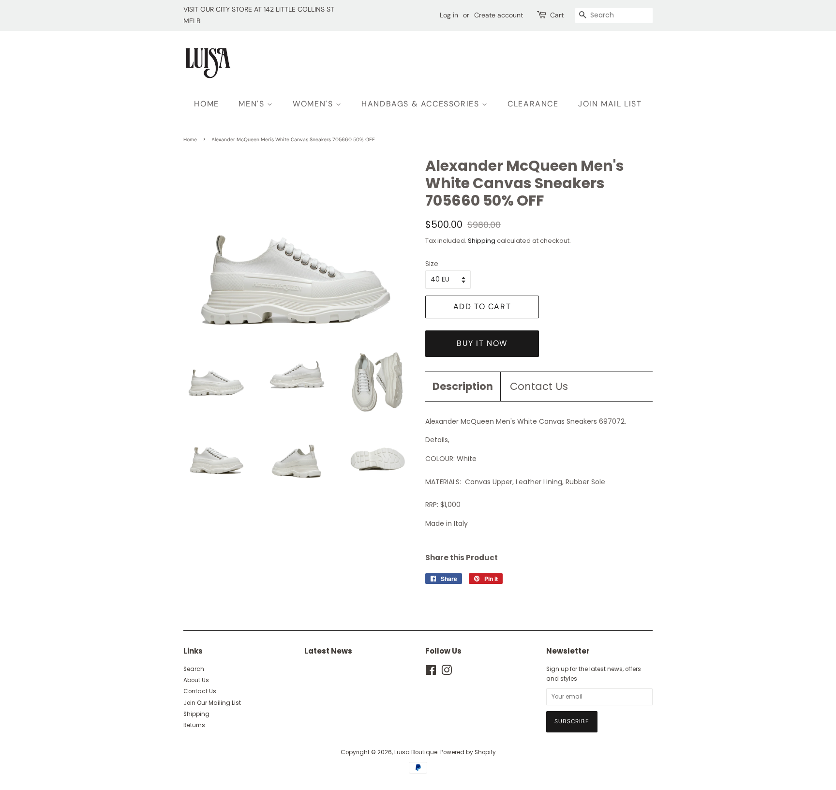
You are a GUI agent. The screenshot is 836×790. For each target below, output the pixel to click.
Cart (557, 15)
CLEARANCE (533, 104)
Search (193, 669)
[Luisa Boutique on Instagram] (446, 672)
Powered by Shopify (468, 752)
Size (431, 263)
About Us (196, 680)
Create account (498, 15)
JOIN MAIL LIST (610, 104)
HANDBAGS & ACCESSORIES (421, 104)
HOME (206, 104)
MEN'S (253, 104)
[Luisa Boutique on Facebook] (430, 672)
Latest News (328, 651)
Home (190, 139)
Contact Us (539, 386)
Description (463, 386)
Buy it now (482, 343)
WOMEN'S (314, 104)
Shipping (481, 240)
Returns (194, 725)
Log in (449, 15)
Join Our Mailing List (212, 703)
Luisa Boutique (415, 752)
